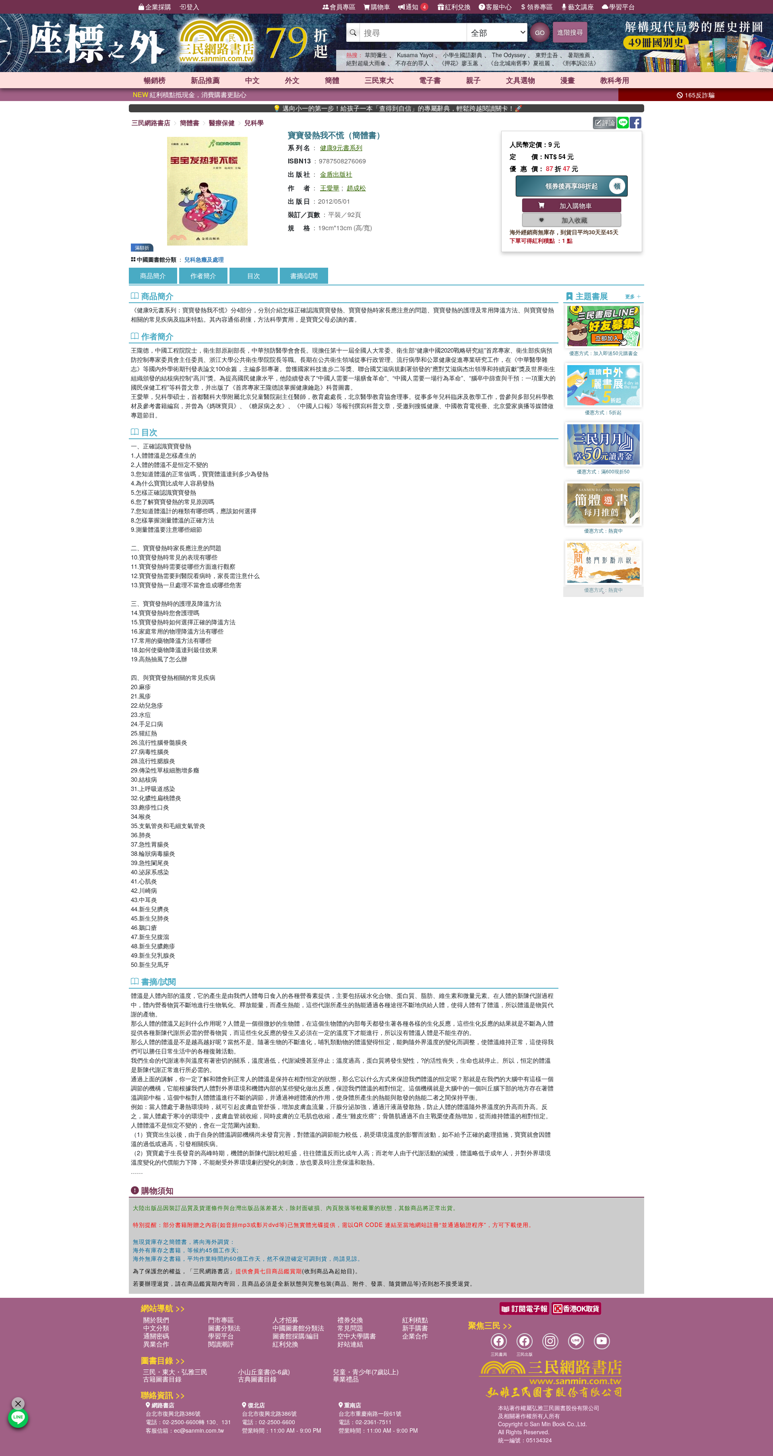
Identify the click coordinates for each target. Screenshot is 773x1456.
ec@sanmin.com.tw (199, 1430)
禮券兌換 (350, 1319)
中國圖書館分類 (156, 259)
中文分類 (156, 1327)
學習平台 (622, 6)
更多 (630, 295)
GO (540, 32)
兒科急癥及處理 (204, 259)
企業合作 (415, 1335)
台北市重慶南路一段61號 (370, 1413)
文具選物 (520, 80)
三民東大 (379, 80)
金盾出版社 (336, 174)
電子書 (430, 80)
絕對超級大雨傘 (366, 63)
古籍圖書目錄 (162, 1379)
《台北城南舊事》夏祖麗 (519, 63)
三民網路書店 (151, 122)
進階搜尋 (570, 32)
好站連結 (350, 1344)
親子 (473, 80)
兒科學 (254, 122)
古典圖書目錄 (257, 1379)
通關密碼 (156, 1335)
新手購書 (415, 1327)
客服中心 (499, 6)
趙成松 (356, 187)
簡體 (332, 80)
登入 (192, 6)
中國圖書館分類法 (298, 1327)
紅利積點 (415, 1319)
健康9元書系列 (341, 147)
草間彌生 (376, 55)
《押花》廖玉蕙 (458, 63)
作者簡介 (203, 275)
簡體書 (189, 122)
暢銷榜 (154, 80)
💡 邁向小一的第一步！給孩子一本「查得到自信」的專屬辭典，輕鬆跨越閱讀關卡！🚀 (349, 108)
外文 (292, 80)
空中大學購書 (356, 1335)
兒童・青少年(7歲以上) (366, 1371)
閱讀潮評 (221, 1344)
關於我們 (156, 1319)
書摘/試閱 (304, 275)
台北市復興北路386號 (173, 1413)
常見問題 (350, 1327)
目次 (253, 275)
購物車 (380, 6)
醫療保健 (222, 122)
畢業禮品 (346, 1379)
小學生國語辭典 (462, 55)
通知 (415, 6)
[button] (603, 593)
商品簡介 (153, 275)
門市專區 (221, 1319)
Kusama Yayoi (415, 55)
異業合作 (156, 1344)
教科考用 (614, 80)
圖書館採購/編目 (296, 1335)
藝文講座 (581, 6)
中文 (252, 80)
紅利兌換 (458, 6)
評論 (608, 122)
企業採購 (158, 6)
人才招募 (285, 1319)
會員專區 (342, 6)
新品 (205, 80)
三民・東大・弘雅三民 (175, 1371)
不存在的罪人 (412, 63)
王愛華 (329, 187)
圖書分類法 (224, 1327)
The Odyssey (509, 55)
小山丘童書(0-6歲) (264, 1371)
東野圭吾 (546, 55)
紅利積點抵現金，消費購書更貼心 (189, 94)
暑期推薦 (579, 55)
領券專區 (540, 6)
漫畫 (567, 80)
